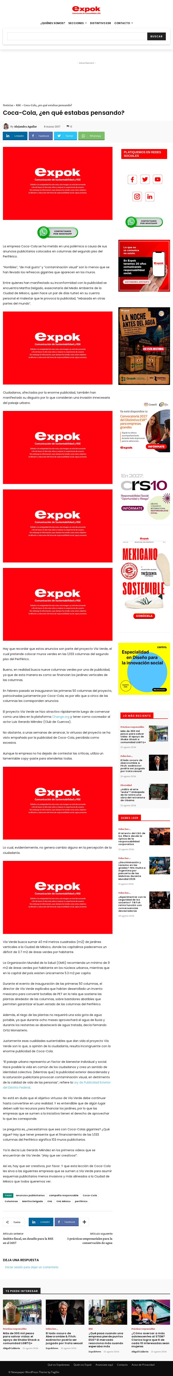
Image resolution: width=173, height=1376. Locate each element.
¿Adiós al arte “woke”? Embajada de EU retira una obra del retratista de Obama (132, 795)
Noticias (8, 105)
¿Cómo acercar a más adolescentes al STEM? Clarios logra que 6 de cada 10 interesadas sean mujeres (150, 1339)
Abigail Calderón (11, 1348)
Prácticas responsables (132, 727)
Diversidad (126, 785)
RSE (18, 105)
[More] (84, 1222)
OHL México (63, 1201)
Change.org (60, 717)
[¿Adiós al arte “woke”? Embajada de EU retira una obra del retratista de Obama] (158, 792)
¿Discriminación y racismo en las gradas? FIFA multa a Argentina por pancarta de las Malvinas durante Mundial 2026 (131, 871)
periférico (81, 1201)
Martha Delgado (32, 1201)
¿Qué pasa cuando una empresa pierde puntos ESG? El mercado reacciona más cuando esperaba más (106, 1339)
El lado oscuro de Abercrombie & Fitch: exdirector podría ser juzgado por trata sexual (132, 765)
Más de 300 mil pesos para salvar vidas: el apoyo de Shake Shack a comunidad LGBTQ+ (133, 736)
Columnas (11, 1201)
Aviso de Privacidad (143, 1365)
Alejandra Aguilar (25, 126)
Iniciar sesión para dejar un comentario (31, 1267)
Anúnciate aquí (104, 1365)
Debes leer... (126, 756)
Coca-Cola (90, 1195)
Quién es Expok (83, 1365)
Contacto (122, 1365)
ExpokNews (52, 1348)
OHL (49, 1201)
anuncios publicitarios (30, 1195)
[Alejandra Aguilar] (6, 126)
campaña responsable (63, 1195)
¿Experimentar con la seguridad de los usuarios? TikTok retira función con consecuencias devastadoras (132, 904)
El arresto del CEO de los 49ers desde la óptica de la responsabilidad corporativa (131, 839)
